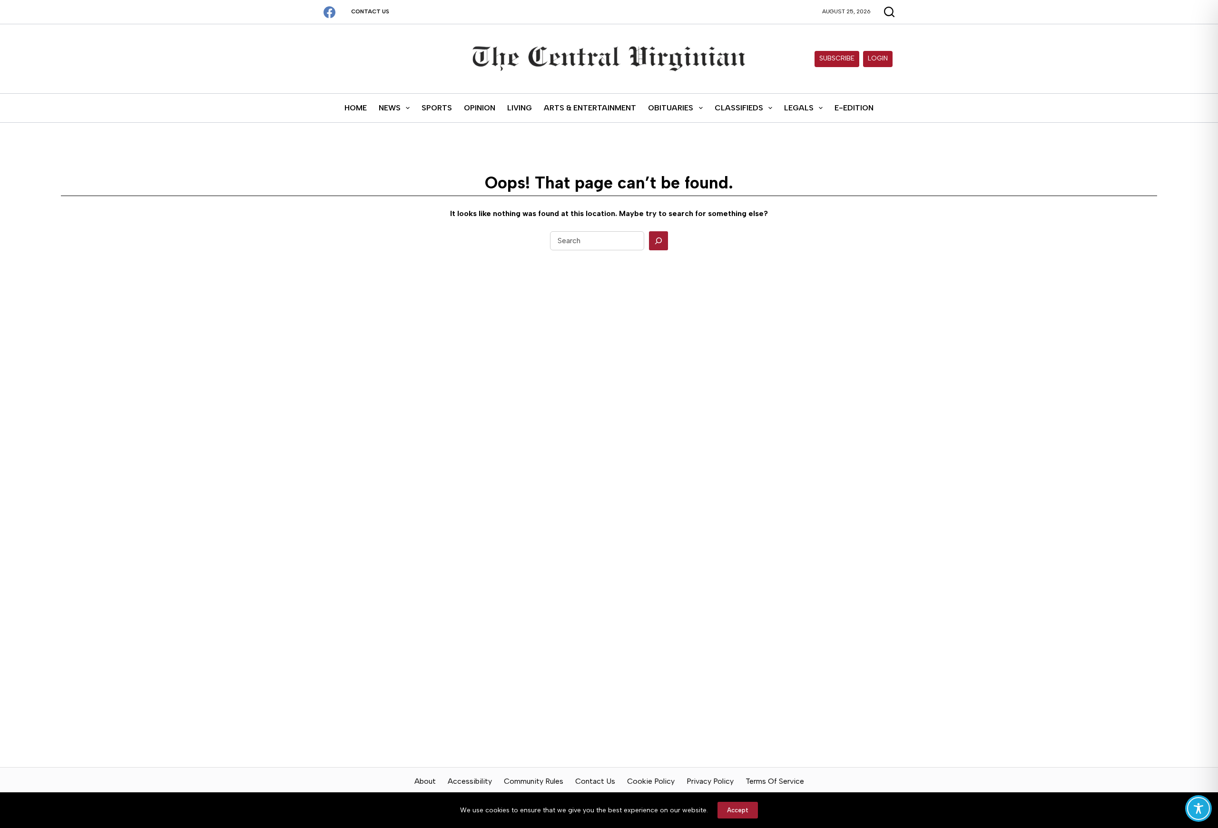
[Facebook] (329, 12)
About (425, 781)
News (390, 107)
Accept (737, 810)
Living (519, 107)
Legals (799, 107)
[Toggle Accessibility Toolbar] (1198, 808)
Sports (437, 107)
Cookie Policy (651, 781)
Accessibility (470, 781)
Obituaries (670, 107)
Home (355, 107)
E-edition (854, 107)
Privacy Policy (710, 781)
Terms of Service (775, 781)
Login (878, 58)
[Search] (658, 240)
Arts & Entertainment (590, 107)
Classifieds (739, 107)
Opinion (479, 107)
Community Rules (533, 781)
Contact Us (370, 11)
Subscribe (837, 58)
